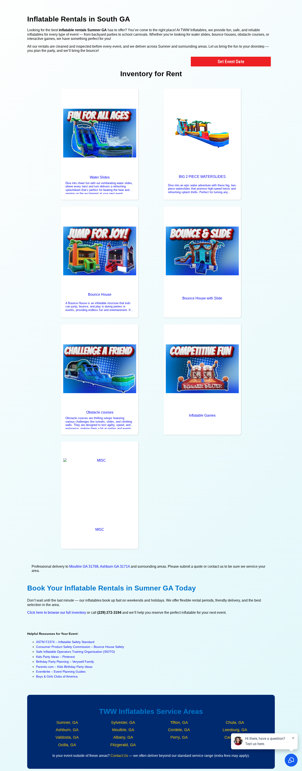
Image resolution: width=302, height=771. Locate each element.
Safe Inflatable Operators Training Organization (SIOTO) (75, 651)
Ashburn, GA (67, 730)
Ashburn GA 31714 (115, 566)
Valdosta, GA (67, 737)
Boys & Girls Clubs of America (57, 676)
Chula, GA (235, 722)
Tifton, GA (179, 722)
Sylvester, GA (123, 722)
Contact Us (119, 755)
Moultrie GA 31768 (83, 566)
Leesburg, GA (235, 730)
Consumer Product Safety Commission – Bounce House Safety (80, 647)
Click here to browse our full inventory (56, 612)
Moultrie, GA (123, 730)
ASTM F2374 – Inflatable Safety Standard (65, 642)
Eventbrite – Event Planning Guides (61, 671)
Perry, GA (179, 737)
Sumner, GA (67, 722)
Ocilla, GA (67, 745)
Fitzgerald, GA (123, 745)
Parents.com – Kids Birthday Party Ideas (64, 666)
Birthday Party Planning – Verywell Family (65, 661)
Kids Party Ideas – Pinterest (55, 656)
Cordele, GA (179, 730)
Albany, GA (123, 737)
